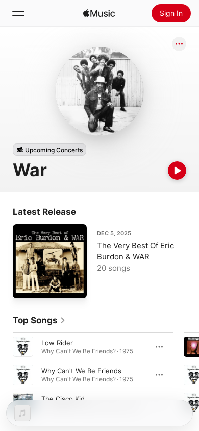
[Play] (177, 170)
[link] (39, 320)
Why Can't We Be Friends (81, 371)
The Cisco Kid (63, 399)
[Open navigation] (18, 13)
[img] (99, 13)
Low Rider (57, 343)
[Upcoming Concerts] (49, 149)
